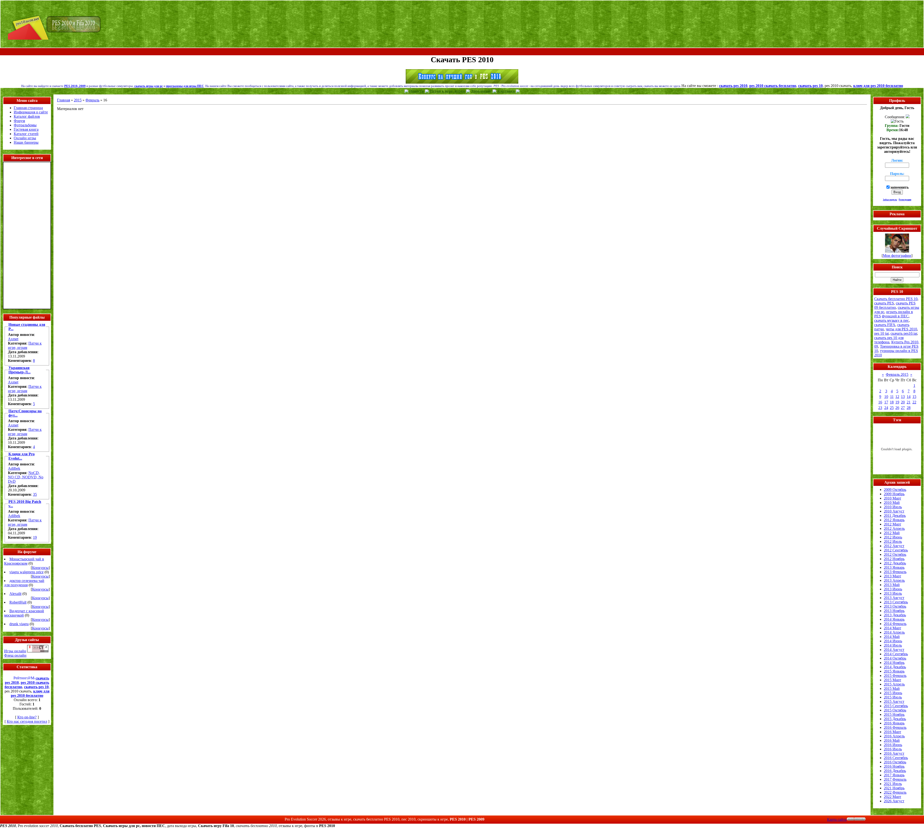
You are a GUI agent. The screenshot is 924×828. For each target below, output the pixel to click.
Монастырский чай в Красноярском (24, 561)
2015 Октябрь (895, 710)
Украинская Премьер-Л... (19, 370)
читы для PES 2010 (901, 329)
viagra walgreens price (26, 572)
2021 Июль (893, 784)
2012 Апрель (894, 528)
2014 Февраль (895, 624)
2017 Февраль (895, 779)
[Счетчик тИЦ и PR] (37, 651)
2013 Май (892, 585)
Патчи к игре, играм (25, 345)
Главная (63, 100)
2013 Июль (893, 593)
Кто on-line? (27, 717)
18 (892, 402)
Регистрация (905, 199)
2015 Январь (894, 671)
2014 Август (894, 650)
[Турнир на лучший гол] (462, 82)
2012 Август (894, 546)
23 (880, 408)
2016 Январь (894, 723)
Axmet (13, 339)
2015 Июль (893, 697)
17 (886, 402)
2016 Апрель (894, 736)
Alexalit (15, 594)
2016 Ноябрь (894, 766)
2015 (78, 100)
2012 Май (892, 533)
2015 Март (892, 680)
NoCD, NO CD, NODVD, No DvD (25, 477)
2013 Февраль (895, 572)
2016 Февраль (895, 727)
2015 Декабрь (895, 719)
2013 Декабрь (895, 615)
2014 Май (892, 637)
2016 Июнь (893, 745)
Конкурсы (40, 568)
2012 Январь (894, 520)
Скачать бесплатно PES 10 (896, 299)
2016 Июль (893, 749)
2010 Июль (893, 507)
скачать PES (884, 303)
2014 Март (892, 628)
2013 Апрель (894, 580)
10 (886, 397)
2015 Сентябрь (896, 706)
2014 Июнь (893, 641)
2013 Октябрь (895, 606)
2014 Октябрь (895, 658)
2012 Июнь (893, 537)
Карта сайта (837, 819)
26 (897, 408)
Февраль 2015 (897, 374)
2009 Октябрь (895, 490)
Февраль (92, 100)
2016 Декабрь (895, 771)
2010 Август (894, 511)
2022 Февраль (895, 792)
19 (35, 537)
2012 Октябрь (895, 554)
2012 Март (892, 524)
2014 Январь (894, 619)
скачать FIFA (884, 325)
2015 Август (894, 701)
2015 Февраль (895, 676)
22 (914, 402)
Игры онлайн (15, 651)
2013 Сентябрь (896, 602)
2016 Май (892, 740)
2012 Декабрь (895, 563)
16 (880, 402)
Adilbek (14, 468)
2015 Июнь (893, 693)
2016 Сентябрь (896, 758)
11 (892, 397)
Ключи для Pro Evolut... (21, 456)
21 (909, 402)
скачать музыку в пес (891, 320)
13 (903, 397)
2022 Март (892, 797)
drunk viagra (19, 624)
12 (897, 397)
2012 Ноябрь (894, 559)
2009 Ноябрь (894, 494)
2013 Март (892, 576)
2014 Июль (893, 645)
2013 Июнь (893, 589)
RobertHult (17, 602)
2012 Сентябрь (896, 550)
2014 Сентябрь (896, 654)
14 (909, 397)
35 (35, 494)
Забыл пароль (890, 199)
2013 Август (894, 598)
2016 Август (894, 753)
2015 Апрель (894, 684)
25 (892, 408)
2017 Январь (894, 775)
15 (914, 397)
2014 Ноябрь (894, 663)
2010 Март (892, 498)
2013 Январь (894, 567)
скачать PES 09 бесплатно (895, 305)
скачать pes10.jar (904, 333)
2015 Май (892, 688)
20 (903, 402)
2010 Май (892, 503)
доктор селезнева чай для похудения (24, 583)
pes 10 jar (881, 333)
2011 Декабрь (895, 515)
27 (903, 408)
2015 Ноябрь (894, 714)
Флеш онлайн (15, 655)
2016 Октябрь (895, 762)
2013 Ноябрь (894, 611)
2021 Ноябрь (894, 788)
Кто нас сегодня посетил (27, 721)
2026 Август (894, 801)
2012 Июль (893, 541)
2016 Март (892, 732)
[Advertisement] (462, 52)
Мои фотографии (897, 255)
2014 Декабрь (895, 667)
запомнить (899, 187)
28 (909, 408)
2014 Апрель (894, 632)
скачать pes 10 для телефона (889, 340)
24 (886, 408)
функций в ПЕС (895, 316)
